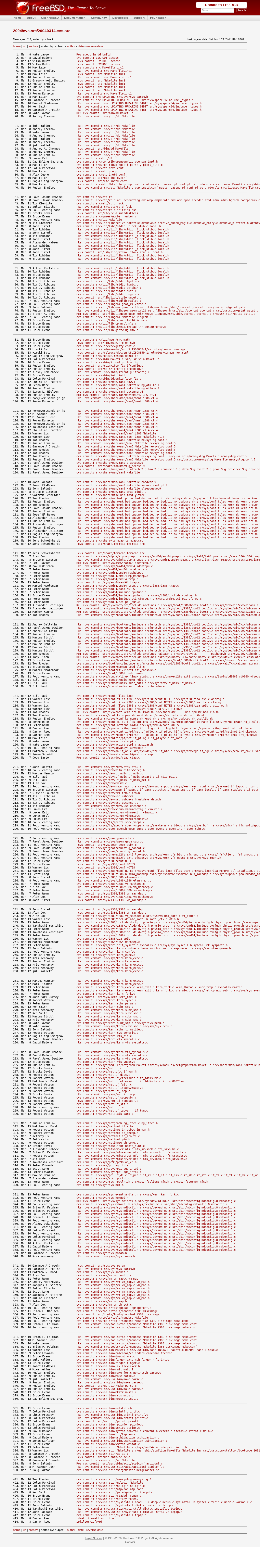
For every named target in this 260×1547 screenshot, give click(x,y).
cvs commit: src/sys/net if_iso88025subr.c (109, 1087)
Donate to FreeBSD (221, 5)
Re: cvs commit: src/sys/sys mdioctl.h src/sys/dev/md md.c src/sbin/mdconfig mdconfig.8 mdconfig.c (156, 1201)
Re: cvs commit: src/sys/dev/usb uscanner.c (112, 806)
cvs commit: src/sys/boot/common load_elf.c (110, 666)
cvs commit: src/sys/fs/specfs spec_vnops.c (110, 822)
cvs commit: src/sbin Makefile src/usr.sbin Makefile (117, 359)
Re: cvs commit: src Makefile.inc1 (105, 70)
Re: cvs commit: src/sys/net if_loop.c (108, 1094)
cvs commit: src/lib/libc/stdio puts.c (106, 291)
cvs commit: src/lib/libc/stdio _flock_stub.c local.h (118, 226)
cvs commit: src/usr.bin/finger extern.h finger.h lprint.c (122, 1359)
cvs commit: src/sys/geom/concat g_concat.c (110, 848)
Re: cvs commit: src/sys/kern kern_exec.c (110, 958)
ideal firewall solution (95, 1518)
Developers (120, 17)
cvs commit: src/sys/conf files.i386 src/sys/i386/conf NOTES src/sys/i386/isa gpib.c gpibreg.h (152, 705)
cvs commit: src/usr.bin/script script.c (108, 1427)
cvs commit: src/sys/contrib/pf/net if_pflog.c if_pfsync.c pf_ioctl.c (131, 738)
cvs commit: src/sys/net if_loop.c (103, 1091)
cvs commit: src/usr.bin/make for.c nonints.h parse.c (118, 1372)
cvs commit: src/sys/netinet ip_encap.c (107, 1132)
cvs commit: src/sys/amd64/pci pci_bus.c (108, 602)
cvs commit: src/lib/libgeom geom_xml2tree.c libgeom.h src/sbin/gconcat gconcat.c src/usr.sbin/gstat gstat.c (163, 307)
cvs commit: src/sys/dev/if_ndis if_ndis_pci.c (113, 780)
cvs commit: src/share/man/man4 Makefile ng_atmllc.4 (117, 385)
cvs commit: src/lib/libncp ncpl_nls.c (106, 323)
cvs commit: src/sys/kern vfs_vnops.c (105, 1061)
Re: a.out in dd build (93, 54)
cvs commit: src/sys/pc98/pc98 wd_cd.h (106, 1162)
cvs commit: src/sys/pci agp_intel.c (104, 1165)
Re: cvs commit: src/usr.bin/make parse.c (110, 1379)
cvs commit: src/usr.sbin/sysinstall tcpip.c (111, 1515)
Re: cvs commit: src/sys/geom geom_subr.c (110, 841)
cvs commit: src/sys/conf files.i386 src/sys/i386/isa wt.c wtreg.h (129, 708)
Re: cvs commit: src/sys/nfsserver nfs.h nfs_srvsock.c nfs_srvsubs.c (132, 1152)
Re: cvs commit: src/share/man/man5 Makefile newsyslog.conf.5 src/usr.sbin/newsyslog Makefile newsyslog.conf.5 (166, 459)
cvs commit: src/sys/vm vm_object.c (104, 1304)
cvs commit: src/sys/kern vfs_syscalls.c (108, 1039)
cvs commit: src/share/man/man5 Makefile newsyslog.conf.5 (121, 440)
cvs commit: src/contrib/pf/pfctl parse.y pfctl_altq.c (119, 164)
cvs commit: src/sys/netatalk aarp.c (104, 1113)
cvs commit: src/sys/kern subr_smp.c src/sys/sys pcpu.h (120, 1023)
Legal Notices (93, 1538)
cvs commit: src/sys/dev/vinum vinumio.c (108, 815)
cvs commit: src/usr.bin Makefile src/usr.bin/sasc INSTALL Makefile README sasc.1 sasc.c (147, 1350)
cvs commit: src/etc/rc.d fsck (100, 203)
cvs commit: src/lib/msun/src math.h (104, 339)
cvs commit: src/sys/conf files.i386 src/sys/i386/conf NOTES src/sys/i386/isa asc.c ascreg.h (150, 699)
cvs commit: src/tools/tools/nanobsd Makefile (112, 1317)
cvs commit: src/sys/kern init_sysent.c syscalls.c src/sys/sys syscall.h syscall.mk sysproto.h (152, 945)
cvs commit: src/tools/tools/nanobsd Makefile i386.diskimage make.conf (132, 1320)
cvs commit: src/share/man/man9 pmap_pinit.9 (111, 491)
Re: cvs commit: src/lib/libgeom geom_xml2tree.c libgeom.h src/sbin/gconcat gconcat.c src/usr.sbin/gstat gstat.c (168, 310)
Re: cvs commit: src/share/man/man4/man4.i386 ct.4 (116, 394)
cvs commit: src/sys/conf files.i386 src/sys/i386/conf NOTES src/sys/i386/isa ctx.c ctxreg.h (150, 702)
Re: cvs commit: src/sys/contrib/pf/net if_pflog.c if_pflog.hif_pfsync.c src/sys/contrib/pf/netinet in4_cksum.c (165, 728)
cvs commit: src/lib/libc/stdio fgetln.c (108, 281)
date (81, 46)
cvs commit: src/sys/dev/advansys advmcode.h (111, 747)
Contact (130, 1542)
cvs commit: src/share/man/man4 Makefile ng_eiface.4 (117, 388)
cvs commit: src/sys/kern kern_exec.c (105, 954)
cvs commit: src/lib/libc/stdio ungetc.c (108, 294)
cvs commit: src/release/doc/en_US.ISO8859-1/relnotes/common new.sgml (131, 349)
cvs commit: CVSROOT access (97, 57)
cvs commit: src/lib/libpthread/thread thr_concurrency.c (121, 326)
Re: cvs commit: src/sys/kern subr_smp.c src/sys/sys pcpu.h (125, 1026)
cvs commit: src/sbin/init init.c (102, 375)
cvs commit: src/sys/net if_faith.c (104, 1084)
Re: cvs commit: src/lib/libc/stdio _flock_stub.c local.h (123, 229)
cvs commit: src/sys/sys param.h (101, 1253)
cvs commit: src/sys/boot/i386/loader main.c (111, 673)
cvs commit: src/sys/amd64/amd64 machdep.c (109, 572)
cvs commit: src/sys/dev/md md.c (101, 783)
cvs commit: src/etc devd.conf (100, 168)
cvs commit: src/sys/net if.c (99, 1068)
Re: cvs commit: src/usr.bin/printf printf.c (113, 1414)
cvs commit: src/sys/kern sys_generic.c (107, 1032)
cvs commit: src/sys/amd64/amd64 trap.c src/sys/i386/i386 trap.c (127, 585)
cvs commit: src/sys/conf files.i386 (104, 695)
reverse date (94, 46)
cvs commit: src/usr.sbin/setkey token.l (108, 1498)
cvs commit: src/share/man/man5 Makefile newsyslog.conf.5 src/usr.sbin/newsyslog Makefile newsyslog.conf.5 (161, 456)
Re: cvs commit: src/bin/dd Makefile (104, 113)
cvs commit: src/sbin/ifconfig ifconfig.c (108, 362)
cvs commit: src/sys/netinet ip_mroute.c (108, 1136)
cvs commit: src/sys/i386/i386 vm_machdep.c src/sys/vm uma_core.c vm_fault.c (137, 915)
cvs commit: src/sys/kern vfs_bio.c (104, 1036)
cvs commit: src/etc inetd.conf (100, 174)
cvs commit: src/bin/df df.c (98, 158)
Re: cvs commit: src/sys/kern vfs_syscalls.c (113, 1042)
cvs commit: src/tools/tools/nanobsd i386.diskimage (117, 1311)
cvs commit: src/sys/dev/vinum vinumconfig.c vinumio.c (119, 809)
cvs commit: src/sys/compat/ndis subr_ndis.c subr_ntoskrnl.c (124, 686)
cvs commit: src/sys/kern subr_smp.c (104, 1006)
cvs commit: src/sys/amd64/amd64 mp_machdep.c (112, 576)
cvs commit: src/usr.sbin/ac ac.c (102, 1453)
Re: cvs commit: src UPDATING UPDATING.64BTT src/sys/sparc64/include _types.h (140, 103)
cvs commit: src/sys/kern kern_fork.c (105, 993)
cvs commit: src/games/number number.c (106, 216)
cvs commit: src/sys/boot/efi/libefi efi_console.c (116, 670)
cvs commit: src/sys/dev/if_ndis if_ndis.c (109, 773)
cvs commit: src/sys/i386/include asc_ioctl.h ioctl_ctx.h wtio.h (127, 919)
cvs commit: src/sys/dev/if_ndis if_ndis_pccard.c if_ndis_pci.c (126, 776)
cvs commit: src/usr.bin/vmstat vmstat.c (108, 1444)
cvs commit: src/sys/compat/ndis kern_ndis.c (111, 679)
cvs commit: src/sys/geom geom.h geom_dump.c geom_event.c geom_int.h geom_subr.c (140, 828)
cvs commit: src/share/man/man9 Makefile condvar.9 (116, 482)
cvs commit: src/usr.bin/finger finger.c (108, 1363)
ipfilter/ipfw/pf (89, 1521)
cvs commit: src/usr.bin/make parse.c (105, 1376)
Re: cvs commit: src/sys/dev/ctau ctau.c (108, 757)
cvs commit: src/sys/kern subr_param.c (106, 1003)
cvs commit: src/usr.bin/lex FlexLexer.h (108, 1366)
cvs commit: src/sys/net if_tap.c (102, 1107)
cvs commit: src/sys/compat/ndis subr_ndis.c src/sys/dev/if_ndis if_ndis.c (135, 683)
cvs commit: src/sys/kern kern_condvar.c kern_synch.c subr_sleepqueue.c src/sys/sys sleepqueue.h (153, 948)
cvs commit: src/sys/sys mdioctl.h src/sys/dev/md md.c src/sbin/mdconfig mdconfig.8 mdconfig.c (152, 1204)
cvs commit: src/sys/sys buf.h (100, 1185)
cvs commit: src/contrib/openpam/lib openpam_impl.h (117, 161)
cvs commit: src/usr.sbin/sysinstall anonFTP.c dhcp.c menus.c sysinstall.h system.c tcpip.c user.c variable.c (164, 1502)
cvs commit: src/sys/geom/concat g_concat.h (110, 851)
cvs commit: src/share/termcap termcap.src (109, 540)
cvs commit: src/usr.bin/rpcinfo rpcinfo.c (109, 1424)
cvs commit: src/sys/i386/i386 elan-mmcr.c (109, 877)
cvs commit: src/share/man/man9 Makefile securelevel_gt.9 (121, 485)
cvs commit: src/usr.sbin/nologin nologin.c (110, 1485)
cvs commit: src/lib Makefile (99, 219)
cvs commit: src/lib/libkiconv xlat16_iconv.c (112, 320)
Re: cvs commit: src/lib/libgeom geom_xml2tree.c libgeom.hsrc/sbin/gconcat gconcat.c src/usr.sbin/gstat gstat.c (165, 313)
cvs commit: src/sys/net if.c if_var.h (106, 1071)
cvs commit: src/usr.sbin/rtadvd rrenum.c (108, 1495)
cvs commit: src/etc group (96, 171)
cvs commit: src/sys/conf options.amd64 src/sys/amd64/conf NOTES (127, 725)
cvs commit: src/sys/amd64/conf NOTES (105, 589)
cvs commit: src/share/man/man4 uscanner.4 (109, 391)
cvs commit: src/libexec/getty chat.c (105, 346)
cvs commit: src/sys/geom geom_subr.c (105, 838)
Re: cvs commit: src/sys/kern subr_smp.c (109, 1010)
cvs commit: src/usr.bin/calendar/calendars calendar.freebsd (124, 1353)
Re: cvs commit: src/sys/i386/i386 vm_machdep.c (115, 887)
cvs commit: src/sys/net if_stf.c (102, 1104)
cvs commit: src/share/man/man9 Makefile (108, 472)
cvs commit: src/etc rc (94, 197)
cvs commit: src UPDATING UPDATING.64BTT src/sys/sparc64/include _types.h (134, 100)
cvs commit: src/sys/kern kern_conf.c (105, 951)
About (31, 17)
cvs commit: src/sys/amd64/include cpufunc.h (111, 592)
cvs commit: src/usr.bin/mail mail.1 (104, 1369)
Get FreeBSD (50, 17)
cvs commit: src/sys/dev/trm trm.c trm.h (108, 793)
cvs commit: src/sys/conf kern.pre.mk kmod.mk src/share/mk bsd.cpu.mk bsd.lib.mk (140, 715)
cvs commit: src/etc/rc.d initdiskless (106, 210)
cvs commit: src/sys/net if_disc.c (103, 1074)
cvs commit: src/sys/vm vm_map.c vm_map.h (108, 1278)
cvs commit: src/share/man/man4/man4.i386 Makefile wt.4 (120, 436)
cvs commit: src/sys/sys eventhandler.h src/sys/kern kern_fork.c (127, 1194)
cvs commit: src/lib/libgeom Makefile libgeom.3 (113, 317)
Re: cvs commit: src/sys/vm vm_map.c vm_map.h (114, 1281)
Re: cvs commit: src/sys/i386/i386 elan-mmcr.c (114, 880)
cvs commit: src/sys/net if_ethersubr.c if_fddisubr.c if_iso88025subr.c (133, 1081)
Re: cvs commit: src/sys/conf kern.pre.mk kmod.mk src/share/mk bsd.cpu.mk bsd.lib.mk (147, 712)
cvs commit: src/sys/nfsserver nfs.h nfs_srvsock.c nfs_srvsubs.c (127, 1149)
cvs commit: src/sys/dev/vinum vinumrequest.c (112, 819)
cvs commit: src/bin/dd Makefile (103, 148)
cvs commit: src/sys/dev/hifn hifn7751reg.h (110, 770)
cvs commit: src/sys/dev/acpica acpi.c (106, 741)
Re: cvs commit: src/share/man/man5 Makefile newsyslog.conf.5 (127, 443)
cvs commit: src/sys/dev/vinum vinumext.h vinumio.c (117, 812)
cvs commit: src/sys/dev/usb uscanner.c (107, 802)
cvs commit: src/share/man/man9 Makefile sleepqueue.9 (118, 488)
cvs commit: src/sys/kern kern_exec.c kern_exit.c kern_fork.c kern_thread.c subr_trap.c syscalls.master (159, 987)
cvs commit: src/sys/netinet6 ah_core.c (107, 1142)
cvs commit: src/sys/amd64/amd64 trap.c (107, 579)
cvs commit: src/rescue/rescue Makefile (107, 355)
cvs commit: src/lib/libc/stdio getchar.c (108, 287)
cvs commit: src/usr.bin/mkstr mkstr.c (106, 1392)
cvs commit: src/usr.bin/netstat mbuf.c (107, 1408)
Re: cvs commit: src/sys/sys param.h (106, 1256)
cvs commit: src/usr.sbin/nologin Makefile (109, 1482)
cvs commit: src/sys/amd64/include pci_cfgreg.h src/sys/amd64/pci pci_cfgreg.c (139, 598)
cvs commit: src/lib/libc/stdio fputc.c (107, 284)
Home (18, 17)
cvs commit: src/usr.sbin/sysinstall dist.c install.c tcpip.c (125, 1505)
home (17, 46)
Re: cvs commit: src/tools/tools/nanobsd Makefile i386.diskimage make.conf (137, 1324)
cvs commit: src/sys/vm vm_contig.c (104, 1275)
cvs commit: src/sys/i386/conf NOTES (104, 861)
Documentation (75, 17)
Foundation (158, 17)
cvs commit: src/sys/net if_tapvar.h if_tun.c (112, 1110)
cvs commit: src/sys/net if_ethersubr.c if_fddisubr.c (118, 1078)
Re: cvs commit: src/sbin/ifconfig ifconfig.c (114, 372)
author (71, 46)
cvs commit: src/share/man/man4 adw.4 (105, 381)
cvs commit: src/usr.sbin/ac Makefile (105, 1460)
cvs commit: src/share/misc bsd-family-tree (110, 495)
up (24, 46)
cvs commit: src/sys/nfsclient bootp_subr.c (110, 1145)
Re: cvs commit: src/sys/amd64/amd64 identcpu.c (113, 563)
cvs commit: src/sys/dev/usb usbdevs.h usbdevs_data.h (118, 799)
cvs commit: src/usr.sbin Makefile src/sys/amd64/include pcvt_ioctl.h (131, 1447)
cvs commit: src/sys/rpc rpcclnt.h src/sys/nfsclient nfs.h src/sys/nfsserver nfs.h (142, 1181)
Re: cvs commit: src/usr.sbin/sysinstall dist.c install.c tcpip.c (130, 1508)
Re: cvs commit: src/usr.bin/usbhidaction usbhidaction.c (122, 1440)
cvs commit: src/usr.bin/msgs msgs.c (104, 1395)
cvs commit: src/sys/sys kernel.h (102, 1197)
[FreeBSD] (59, 14)
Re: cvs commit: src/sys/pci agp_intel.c (109, 1168)
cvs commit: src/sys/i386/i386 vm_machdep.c (110, 883)
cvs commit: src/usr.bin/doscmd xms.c (105, 1356)
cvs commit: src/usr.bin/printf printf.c (108, 1411)
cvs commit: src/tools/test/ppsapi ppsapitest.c (113, 1307)
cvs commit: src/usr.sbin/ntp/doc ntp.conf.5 (111, 1489)
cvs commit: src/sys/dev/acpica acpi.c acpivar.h (114, 744)
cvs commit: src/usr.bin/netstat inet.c (107, 1398)
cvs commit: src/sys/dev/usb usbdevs (104, 796)
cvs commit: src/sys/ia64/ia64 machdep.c (108, 941)
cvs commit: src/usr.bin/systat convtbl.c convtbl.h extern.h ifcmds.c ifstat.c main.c (144, 1431)
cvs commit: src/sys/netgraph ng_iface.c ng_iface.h (117, 1123)
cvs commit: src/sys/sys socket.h (102, 1272)
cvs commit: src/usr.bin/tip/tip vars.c (107, 1434)
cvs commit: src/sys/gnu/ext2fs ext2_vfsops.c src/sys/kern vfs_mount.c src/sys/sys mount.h (148, 857)
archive (33, 46)
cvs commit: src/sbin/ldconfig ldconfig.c (108, 378)
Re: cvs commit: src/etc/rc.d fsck (105, 206)
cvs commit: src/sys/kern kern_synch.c (106, 1000)
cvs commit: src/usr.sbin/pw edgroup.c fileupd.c (114, 1492)
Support (139, 17)
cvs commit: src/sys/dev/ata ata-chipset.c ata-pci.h (117, 754)
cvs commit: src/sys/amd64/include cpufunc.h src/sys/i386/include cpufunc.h (136, 595)
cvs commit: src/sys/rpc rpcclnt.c (103, 1178)
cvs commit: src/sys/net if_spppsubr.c (106, 1097)
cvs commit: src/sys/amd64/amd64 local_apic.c (112, 569)
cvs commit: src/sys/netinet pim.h (103, 1139)
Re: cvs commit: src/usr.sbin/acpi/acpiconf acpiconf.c (119, 1463)
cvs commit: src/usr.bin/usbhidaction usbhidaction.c (117, 1437)
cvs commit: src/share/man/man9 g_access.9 (109, 462)
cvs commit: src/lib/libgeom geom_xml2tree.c (111, 304)
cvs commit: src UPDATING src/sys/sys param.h (112, 96)
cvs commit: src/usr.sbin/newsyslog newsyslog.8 (113, 1479)
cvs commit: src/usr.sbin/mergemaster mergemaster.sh (117, 1470)
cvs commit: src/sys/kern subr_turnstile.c (109, 1029)
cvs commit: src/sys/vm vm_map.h (101, 1301)
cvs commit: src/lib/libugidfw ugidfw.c (107, 330)
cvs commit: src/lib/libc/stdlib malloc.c (108, 300)
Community (99, 17)
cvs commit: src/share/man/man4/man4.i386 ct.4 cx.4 (117, 430)
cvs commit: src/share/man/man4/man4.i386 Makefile (116, 433)
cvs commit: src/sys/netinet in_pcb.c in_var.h (113, 1129)
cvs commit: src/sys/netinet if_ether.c (107, 1126)
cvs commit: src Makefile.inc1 (100, 67)
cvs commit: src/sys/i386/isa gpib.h (104, 938)
